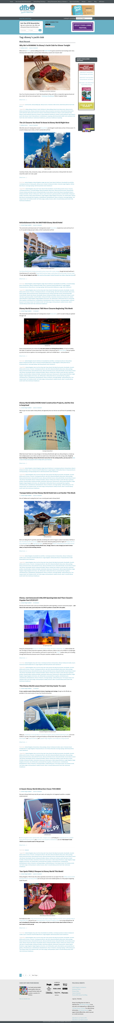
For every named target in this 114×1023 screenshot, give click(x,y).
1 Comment (36, 311)
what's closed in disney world (60, 199)
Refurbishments (50, 197)
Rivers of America (59, 197)
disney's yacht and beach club (64, 112)
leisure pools (66, 297)
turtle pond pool (56, 302)
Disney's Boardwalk (64, 192)
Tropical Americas (32, 738)
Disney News (26, 285)
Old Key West (68, 195)
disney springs (22, 293)
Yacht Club (21, 117)
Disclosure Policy (76, 989)
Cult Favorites (28, 104)
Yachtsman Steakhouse (39, 117)
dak (56, 291)
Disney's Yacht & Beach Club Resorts (48, 112)
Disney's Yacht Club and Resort (32, 116)
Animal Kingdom (29, 182)
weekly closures (49, 199)
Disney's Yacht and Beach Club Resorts (46, 114)
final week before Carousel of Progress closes (48, 920)
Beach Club (44, 188)
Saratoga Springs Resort (34, 471)
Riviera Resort (32, 287)
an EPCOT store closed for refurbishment (47, 839)
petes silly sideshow (60, 946)
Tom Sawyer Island (28, 302)
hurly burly (26, 195)
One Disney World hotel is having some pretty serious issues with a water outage (39, 271)
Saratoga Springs (30, 185)
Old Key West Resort (63, 298)
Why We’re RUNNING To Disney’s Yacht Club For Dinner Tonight (44, 45)
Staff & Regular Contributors (79, 987)
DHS (58, 291)
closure (66, 188)
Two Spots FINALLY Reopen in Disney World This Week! (41, 871)
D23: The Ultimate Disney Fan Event (28, 541)
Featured (50, 104)
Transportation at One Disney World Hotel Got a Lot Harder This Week (47, 493)
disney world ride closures (30, 192)
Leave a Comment (33, 48)
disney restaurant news (25, 111)
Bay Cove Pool (37, 290)
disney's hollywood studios (50, 184)
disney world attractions (60, 190)
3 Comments (36, 602)
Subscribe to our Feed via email (79, 1019)
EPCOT (28, 51)
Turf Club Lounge (40, 199)
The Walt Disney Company (78, 1008)
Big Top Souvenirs (59, 290)
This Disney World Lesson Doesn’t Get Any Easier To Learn (42, 686)
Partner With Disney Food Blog (79, 995)
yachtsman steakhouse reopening (54, 117)
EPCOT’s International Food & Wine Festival (63, 543)
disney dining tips (36, 104)
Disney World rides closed (43, 192)
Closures (70, 188)
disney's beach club (54, 192)
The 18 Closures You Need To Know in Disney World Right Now (44, 122)
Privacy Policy (75, 991)
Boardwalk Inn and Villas (68, 182)
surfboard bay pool (66, 377)
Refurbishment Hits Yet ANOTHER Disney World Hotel (40, 222)
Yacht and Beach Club (70, 116)
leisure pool (60, 297)
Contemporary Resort (24, 184)
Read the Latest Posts (25, 18)
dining (27, 109)
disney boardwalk (44, 190)
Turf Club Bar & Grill (31, 199)
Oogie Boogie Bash (37, 543)
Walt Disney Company (84, 1004)
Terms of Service (76, 993)
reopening (49, 116)
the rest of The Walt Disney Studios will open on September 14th (49, 648)
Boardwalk (50, 188)
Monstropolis (22, 738)
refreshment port (31, 300)
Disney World (64, 111)
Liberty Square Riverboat (35, 195)
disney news (62, 109)
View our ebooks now (24, 999)
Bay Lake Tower (48, 182)
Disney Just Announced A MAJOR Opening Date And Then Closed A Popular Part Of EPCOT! (45, 598)
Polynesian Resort (23, 287)
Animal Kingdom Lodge (38, 182)
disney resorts (44, 104)
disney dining (50, 109)
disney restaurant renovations (53, 111)
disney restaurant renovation (38, 111)
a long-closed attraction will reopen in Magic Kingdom (43, 918)
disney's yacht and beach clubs (63, 114)
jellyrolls (50, 944)
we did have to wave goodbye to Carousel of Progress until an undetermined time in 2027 (46, 734)
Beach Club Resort (57, 182)
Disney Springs (62, 350)
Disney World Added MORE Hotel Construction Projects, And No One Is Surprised (46, 403)
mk (63, 195)
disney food (56, 109)
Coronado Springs (34, 190)
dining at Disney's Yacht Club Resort (37, 109)
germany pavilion (57, 193)
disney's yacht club (44, 193)
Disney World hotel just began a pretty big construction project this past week (55, 273)
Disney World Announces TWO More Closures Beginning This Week (46, 308)
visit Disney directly (83, 1010)
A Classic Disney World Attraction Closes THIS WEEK (40, 789)
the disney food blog (24, 5)
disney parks (33, 184)
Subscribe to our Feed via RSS (79, 1018)
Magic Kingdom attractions (55, 195)
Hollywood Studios (46, 297)
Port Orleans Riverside (50, 748)
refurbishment (43, 116)
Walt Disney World (64, 104)
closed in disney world (58, 188)
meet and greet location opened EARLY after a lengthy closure (35, 837)
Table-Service (56, 104)
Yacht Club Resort (29, 117)
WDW (63, 116)
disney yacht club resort (33, 112)
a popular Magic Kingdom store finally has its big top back (54, 738)
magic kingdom (66, 184)
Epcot (50, 193)
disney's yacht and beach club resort (28, 114)
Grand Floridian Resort (56, 285)
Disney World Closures (44, 293)
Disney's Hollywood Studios (49, 295)
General (27, 850)
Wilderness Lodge (58, 287)
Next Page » (35, 975)
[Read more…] (23, 99)
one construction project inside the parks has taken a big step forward (56, 275)
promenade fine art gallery (32, 197)
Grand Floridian (65, 193)
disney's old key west (34, 193)
